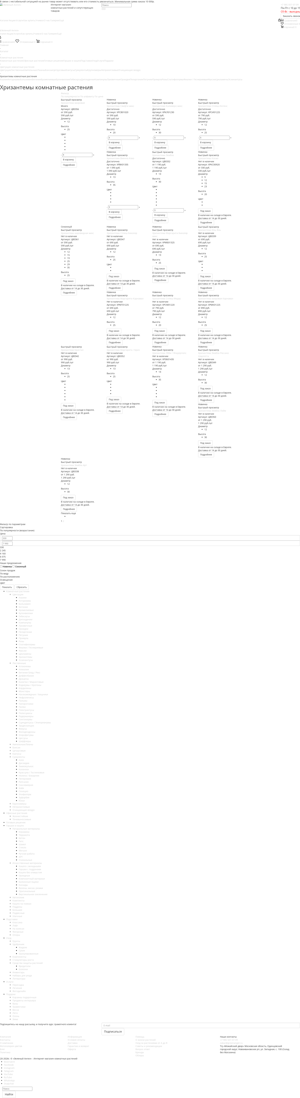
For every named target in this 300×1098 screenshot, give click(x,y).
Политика (5, 1052)
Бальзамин (26, 79)
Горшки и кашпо (72, 60)
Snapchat (9, 1083)
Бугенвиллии (63, 79)
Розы (164, 79)
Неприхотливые (109, 70)
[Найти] (104, 9)
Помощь (139, 1036)
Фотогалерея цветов (11, 1046)
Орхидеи (125, 79)
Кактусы (70, 70)
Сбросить (22, 587)
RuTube (8, 1077)
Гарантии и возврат (78, 1046)
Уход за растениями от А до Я (151, 1042)
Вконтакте (9, 1061)
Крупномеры (94, 70)
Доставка (73, 1042)
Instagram (9, 1067)
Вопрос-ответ (142, 1049)
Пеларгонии (136, 79)
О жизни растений (145, 1039)
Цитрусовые (59, 70)
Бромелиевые (48, 79)
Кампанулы (101, 79)
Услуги (100, 60)
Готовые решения (53, 60)
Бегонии (36, 79)
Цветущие (5, 70)
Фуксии (212, 79)
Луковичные (113, 79)
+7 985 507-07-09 (290, 4)
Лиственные (17, 70)
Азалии (4, 79)
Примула (157, 79)
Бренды (139, 1052)
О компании (6, 1042)
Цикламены (222, 79)
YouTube (8, 1074)
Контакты (5, 1039)
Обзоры (139, 1055)
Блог (2, 1049)
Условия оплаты (76, 1039)
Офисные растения (33, 60)
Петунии (147, 79)
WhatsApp (9, 1080)
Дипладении (88, 79)
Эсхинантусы (235, 79)
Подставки (86, 60)
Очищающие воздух (129, 70)
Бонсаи (49, 70)
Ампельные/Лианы (34, 70)
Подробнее (69, 164)
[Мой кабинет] (279, 20)
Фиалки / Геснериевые (196, 79)
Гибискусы (75, 79)
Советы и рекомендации (148, 1046)
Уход (94, 60)
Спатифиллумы (175, 79)
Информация (75, 1036)
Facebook (9, 1064)
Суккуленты (81, 70)
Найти (9, 1094)
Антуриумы (14, 79)
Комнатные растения (11, 60)
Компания (5, 1036)
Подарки (108, 60)
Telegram (9, 1071)
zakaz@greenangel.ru (231, 1042)
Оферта (72, 1049)
